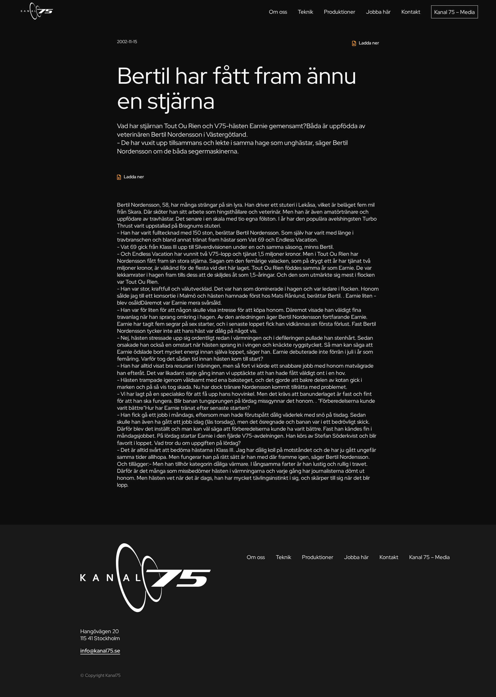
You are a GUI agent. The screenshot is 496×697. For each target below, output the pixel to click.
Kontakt (410, 11)
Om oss (278, 11)
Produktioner (339, 11)
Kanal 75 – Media (454, 12)
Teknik (305, 11)
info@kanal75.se (100, 650)
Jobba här (378, 11)
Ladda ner (369, 43)
